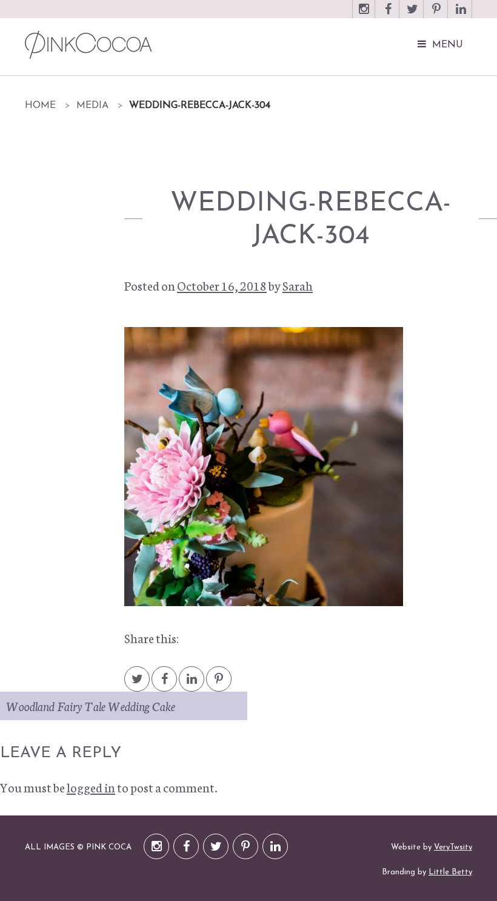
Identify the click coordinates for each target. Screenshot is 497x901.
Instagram (156, 846)
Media (92, 105)
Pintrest (219, 684)
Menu (447, 45)
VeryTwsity (453, 847)
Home (40, 105)
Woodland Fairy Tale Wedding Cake (90, 705)
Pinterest (245, 846)
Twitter (137, 684)
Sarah (297, 285)
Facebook (164, 684)
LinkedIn (191, 684)
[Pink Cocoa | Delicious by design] (177, 44)
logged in (91, 786)
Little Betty (450, 872)
